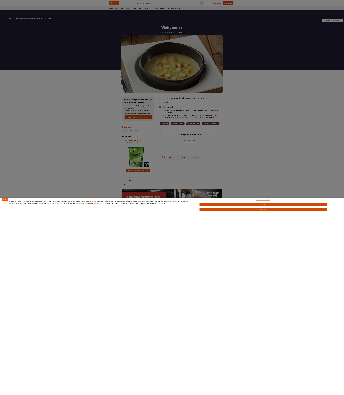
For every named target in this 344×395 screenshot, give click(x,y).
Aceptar (263, 204)
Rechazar (263, 209)
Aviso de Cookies (93, 203)
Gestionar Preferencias (263, 200)
